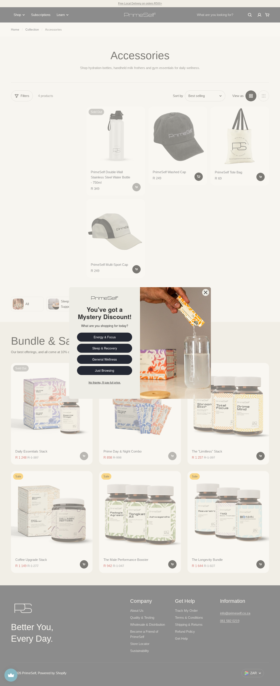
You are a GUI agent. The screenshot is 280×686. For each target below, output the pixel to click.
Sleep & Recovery (104, 348)
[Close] (205, 292)
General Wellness (104, 359)
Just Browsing (104, 370)
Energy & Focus (105, 337)
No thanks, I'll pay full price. (105, 382)
